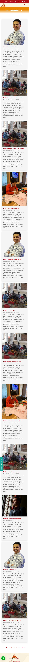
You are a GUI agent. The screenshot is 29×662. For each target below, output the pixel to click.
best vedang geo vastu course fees (12, 259)
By (9, 48)
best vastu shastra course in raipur (12, 421)
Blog (4, 48)
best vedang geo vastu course (11, 208)
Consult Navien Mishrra (1, 464)
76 (22, 647)
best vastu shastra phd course (11, 471)
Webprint (15, 658)
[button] (3, 658)
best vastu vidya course (9, 569)
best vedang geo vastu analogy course (13, 97)
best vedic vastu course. (9, 310)
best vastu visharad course (10, 47)
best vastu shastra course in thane (12, 620)
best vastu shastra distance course (12, 361)
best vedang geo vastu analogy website (13, 148)
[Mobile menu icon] (27, 4)
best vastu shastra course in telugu (12, 518)
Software (18, 658)
